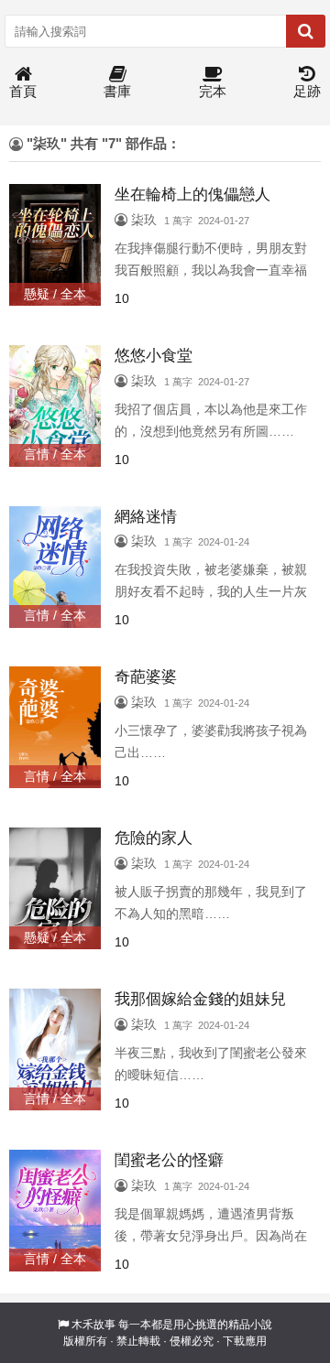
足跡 (307, 91)
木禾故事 (94, 1324)
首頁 (23, 91)
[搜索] (305, 31)
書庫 (117, 91)
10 (122, 298)
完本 (212, 91)
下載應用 (245, 1341)
